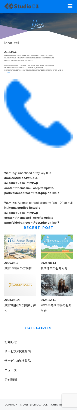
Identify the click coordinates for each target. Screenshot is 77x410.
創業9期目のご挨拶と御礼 (20, 307)
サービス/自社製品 (17, 360)
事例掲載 (10, 379)
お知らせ (10, 342)
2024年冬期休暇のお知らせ (56, 307)
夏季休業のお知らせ (54, 268)
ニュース (10, 370)
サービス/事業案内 (17, 351)
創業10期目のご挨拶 (18, 268)
